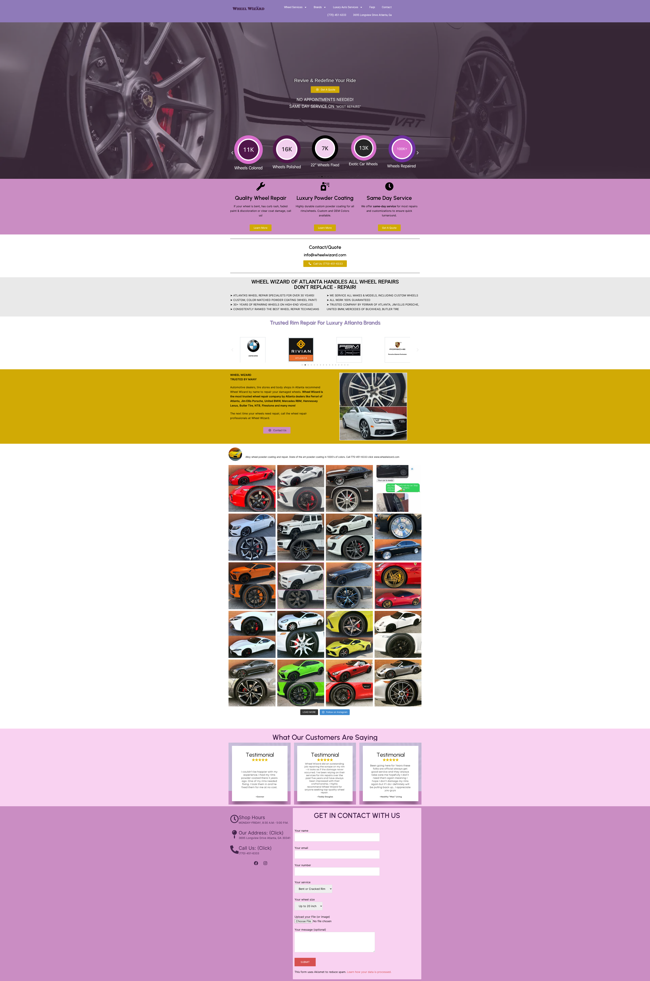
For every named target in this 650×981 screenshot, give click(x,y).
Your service (302, 882)
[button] (232, 153)
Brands (318, 7)
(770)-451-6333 (336, 15)
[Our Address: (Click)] (234, 834)
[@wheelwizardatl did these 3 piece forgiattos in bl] (300, 634)
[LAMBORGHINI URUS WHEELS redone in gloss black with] (252, 585)
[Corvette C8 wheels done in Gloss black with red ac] (300, 488)
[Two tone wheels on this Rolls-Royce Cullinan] (300, 585)
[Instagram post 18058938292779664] (300, 537)
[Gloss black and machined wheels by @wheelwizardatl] (252, 683)
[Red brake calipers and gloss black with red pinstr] (252, 488)
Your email (301, 848)
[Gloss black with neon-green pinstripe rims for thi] (300, 683)
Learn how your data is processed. (369, 972)
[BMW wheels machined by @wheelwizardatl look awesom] (398, 537)
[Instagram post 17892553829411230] (349, 634)
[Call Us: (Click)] (234, 849)
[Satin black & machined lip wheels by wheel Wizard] (349, 683)
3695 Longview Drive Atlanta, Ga (372, 15)
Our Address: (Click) (261, 833)
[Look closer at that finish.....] (398, 488)
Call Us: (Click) (255, 848)
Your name (301, 830)
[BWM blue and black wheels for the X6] (349, 585)
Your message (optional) (310, 929)
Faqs (372, 7)
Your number (303, 865)
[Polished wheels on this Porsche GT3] (398, 683)
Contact (387, 7)
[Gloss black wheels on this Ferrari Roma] (252, 634)
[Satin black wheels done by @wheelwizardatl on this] (398, 634)
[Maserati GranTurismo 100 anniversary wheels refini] (349, 537)
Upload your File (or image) (312, 916)
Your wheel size (305, 899)
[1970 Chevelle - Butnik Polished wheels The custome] (349, 488)
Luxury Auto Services (345, 7)
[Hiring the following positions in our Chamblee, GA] (252, 537)
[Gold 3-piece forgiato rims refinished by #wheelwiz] (398, 585)
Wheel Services (293, 7)
